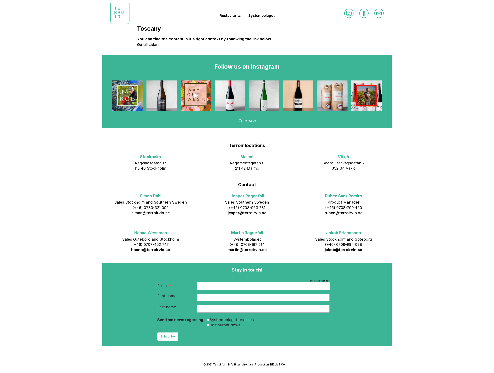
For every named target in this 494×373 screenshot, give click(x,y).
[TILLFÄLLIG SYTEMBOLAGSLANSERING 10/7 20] (298, 95)
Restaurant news (225, 325)
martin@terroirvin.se (247, 249)
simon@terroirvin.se (150, 213)
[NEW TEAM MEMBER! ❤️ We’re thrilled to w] (127, 95)
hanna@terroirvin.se (150, 249)
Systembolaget (261, 16)
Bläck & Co (277, 364)
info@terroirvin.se (241, 364)
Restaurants (230, 16)
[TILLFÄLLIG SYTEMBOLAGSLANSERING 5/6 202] (332, 95)
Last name (166, 307)
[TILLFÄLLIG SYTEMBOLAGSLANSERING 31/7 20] (230, 95)
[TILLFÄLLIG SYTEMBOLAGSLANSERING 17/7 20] (264, 95)
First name (167, 296)
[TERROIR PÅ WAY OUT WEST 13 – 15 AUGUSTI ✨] (196, 95)
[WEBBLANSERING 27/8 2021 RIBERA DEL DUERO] (161, 95)
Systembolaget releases (232, 319)
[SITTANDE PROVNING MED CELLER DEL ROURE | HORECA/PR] (366, 95)
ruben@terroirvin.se (344, 213)
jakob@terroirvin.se (343, 249)
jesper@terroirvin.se (247, 213)
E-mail (164, 286)
